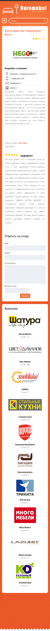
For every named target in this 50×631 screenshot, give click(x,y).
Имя (6, 243)
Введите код (11, 286)
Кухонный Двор (25, 575)
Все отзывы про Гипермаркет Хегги (23, 32)
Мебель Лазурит (25, 548)
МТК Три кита (25, 493)
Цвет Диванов (25, 354)
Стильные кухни (25, 410)
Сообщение (10, 263)
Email (7, 252)
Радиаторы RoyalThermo (25, 437)
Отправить (25, 296)
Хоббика (25, 382)
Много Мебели (25, 520)
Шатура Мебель (25, 327)
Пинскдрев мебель (25, 465)
